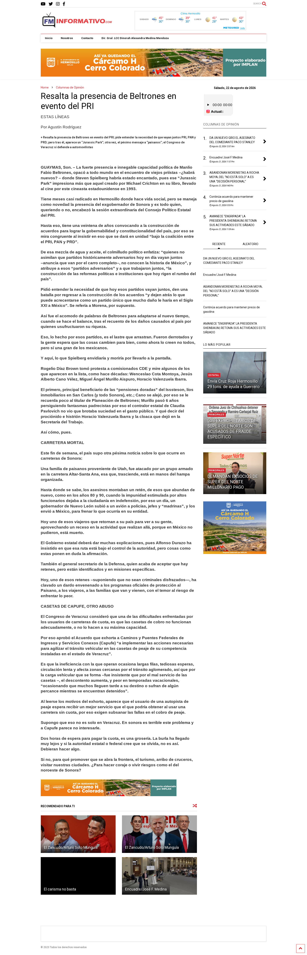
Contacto (87, 38)
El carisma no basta (60, 889)
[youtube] (43, 4)
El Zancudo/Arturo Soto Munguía (71, 847)
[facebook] (64, 4)
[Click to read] (78, 834)
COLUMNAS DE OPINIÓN (221, 124)
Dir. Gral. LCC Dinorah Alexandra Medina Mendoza (135, 38)
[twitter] (51, 4)
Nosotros (67, 38)
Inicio (48, 38)
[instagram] (58, 4)
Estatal (214, 375)
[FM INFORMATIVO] (77, 26)
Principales (217, 415)
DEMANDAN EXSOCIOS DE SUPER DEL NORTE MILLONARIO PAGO (232, 482)
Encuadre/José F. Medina (146, 889)
